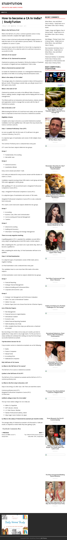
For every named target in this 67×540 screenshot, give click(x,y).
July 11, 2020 (7, 26)
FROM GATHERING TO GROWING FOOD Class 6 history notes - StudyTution (54, 59)
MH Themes (44, 538)
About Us (4, 12)
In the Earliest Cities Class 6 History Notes (55, 25)
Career (21, 26)
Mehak (14, 26)
